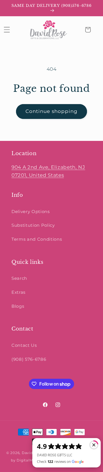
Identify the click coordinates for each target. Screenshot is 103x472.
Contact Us (24, 345)
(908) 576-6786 (28, 359)
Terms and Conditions (36, 239)
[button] (7, 30)
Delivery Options (30, 211)
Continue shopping (51, 111)
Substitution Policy (33, 225)
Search (19, 278)
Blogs (17, 306)
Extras (18, 292)
